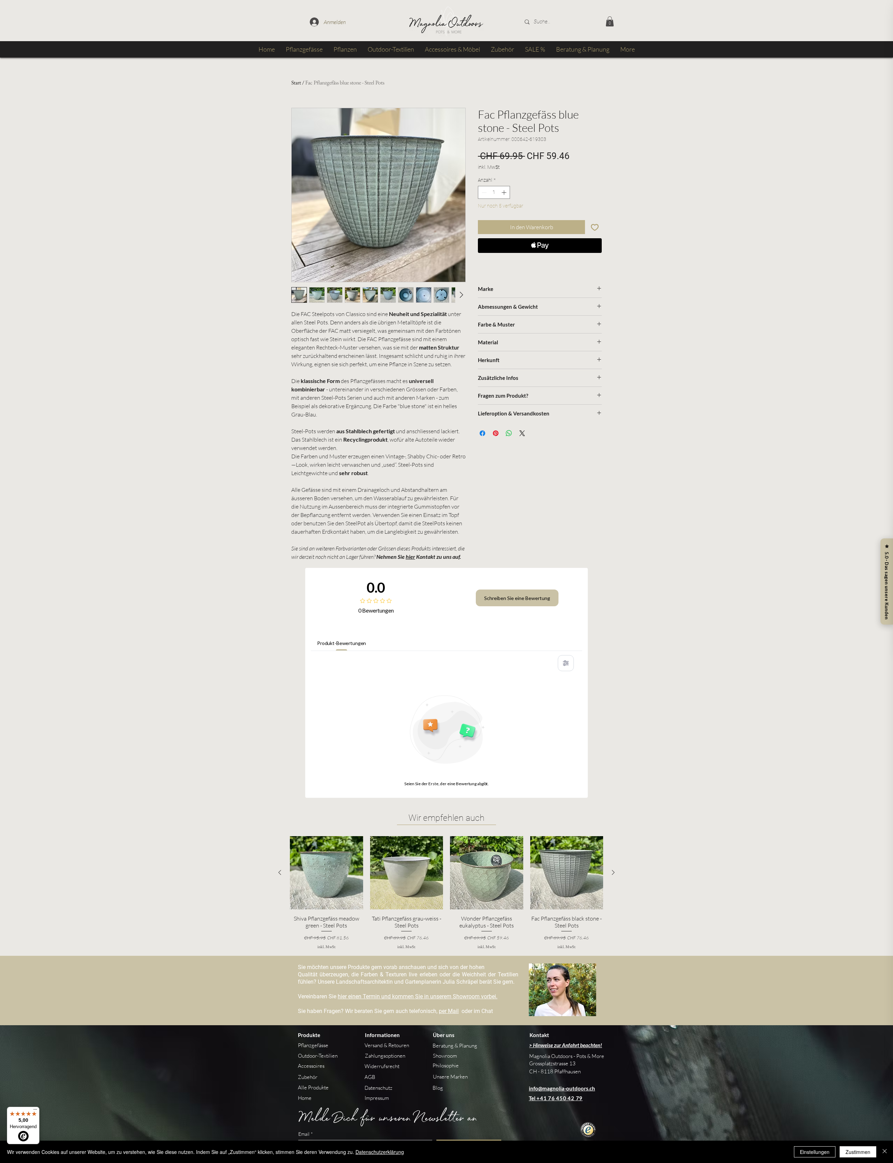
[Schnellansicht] (326, 872)
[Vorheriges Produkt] (280, 872)
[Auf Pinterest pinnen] (495, 433)
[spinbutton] (494, 192)
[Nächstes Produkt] (613, 872)
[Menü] (35, 1111)
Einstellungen (815, 1151)
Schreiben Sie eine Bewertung (517, 598)
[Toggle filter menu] (566, 663)
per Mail (449, 1011)
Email (305, 1134)
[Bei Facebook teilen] (482, 433)
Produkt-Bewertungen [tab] (341, 643)
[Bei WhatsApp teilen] (509, 433)
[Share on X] (522, 433)
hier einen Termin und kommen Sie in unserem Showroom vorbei (417, 996)
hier (410, 556)
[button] (610, 21)
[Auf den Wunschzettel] (595, 227)
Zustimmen (858, 1151)
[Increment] (504, 192)
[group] (446, 893)
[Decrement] (483, 192)
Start (296, 82)
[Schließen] (884, 1151)
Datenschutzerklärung (379, 1151)
